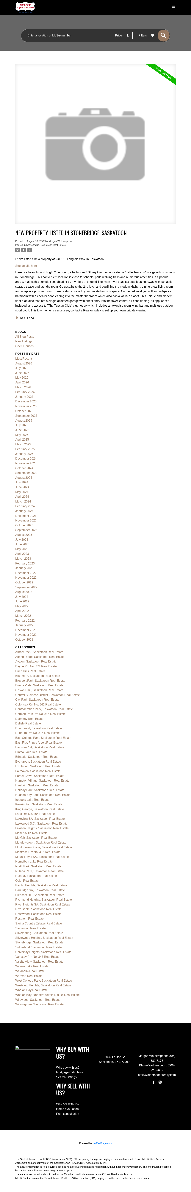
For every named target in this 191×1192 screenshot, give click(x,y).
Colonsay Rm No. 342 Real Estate (38, 704)
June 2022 (22, 601)
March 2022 (23, 615)
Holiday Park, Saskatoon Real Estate (39, 790)
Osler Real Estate (27, 880)
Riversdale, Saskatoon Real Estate (38, 909)
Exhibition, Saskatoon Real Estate (37, 766)
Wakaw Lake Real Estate (31, 966)
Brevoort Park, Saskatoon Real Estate (40, 680)
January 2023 (24, 568)
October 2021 (24, 639)
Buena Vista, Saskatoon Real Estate (39, 685)
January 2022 (24, 625)
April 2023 (22, 553)
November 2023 (26, 520)
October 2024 (24, 468)
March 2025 (23, 444)
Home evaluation (67, 1109)
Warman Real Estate (29, 975)
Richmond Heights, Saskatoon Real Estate (43, 899)
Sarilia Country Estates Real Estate (38, 923)
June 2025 (22, 430)
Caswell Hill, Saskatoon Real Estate (39, 690)
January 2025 (24, 453)
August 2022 (23, 591)
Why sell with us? (67, 1104)
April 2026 (22, 382)
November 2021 (26, 634)
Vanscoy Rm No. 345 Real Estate (37, 956)
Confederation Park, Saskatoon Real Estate (44, 709)
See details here (26, 265)
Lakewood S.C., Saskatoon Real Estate (41, 823)
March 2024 (23, 501)
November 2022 (26, 577)
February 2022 (25, 620)
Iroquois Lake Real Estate (32, 799)
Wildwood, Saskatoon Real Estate (37, 999)
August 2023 (23, 534)
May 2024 (21, 492)
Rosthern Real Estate (29, 918)
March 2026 (23, 387)
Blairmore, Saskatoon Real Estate (37, 675)
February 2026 (25, 391)
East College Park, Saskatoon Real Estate (43, 737)
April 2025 (22, 439)
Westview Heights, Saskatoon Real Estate (43, 985)
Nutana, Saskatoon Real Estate (36, 875)
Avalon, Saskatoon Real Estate (36, 661)
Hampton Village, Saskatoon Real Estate (42, 780)
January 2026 (24, 396)
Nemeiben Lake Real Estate (34, 861)
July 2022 (21, 596)
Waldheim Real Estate (30, 971)
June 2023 (22, 544)
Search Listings (66, 1077)
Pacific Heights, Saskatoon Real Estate (41, 885)
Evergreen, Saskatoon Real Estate (38, 761)
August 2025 (23, 420)
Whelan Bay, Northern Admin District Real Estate (47, 994)
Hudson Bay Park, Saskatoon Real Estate (43, 794)
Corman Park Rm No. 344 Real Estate (40, 714)
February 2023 (25, 563)
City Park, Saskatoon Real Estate (37, 699)
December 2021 (26, 630)
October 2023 (24, 525)
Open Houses (24, 346)
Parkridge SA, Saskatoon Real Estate (40, 890)
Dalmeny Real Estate (29, 718)
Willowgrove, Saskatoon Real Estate (39, 1004)
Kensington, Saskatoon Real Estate (38, 804)
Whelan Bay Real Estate (31, 990)
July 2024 (21, 482)
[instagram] (160, 1082)
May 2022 (21, 606)
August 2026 (23, 363)
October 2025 (24, 411)
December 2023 (26, 515)
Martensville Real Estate (31, 833)
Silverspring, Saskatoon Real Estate (39, 933)
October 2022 (24, 582)
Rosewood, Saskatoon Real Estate (38, 914)
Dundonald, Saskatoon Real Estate (38, 728)
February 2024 (25, 506)
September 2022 (26, 587)
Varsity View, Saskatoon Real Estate (39, 961)
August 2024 (23, 477)
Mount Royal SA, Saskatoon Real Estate (42, 856)
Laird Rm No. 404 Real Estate (35, 813)
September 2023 (26, 530)
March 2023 (23, 558)
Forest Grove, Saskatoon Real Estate (39, 775)
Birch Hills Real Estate (30, 671)
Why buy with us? (67, 1067)
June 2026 (22, 373)
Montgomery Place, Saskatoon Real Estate (43, 847)
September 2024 (26, 472)
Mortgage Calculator (69, 1072)
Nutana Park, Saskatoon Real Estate (39, 871)
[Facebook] (153, 1082)
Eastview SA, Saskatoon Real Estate (39, 747)
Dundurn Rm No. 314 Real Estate (37, 733)
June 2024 (22, 487)
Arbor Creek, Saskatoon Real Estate (39, 652)
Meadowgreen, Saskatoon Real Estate (40, 842)
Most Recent (23, 358)
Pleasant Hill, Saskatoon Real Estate (39, 895)
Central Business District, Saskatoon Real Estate (47, 695)
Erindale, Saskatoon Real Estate (36, 756)
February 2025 (25, 449)
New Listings (23, 341)
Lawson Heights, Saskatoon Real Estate (42, 828)
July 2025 (21, 425)
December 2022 (26, 573)
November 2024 (26, 463)
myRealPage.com (102, 1143)
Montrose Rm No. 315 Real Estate (37, 852)
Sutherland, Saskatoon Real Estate (38, 947)
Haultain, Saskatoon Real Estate (36, 785)
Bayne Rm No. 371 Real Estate (36, 666)
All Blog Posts (24, 336)
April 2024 (22, 496)
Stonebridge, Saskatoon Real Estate (46, 245)
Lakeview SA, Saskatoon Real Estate (40, 818)
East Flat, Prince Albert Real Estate (38, 742)
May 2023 (21, 549)
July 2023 (21, 539)
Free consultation (67, 1113)
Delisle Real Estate (28, 723)
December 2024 (26, 458)
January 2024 (24, 511)
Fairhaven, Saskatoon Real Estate (38, 771)
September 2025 (26, 415)
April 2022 (22, 610)
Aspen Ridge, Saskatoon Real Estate (40, 656)
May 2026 (21, 377)
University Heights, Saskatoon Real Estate (43, 952)
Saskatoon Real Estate (30, 928)
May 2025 (21, 434)
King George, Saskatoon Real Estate (39, 809)
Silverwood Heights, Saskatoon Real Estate (44, 937)
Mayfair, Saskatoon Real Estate (36, 837)
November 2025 (26, 406)
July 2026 (21, 368)
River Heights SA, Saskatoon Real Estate (42, 904)
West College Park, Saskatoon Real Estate (43, 980)
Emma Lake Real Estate (31, 752)
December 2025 (26, 401)
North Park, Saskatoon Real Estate (38, 866)
